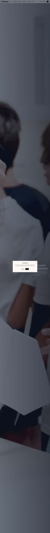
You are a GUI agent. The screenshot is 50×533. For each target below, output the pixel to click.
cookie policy (32, 265)
